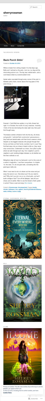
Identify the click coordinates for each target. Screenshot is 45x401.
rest (16, 189)
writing (9, 191)
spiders (20, 189)
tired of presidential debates (32, 189)
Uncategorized (22, 187)
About (12, 46)
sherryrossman (12, 12)
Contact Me (20, 46)
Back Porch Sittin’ (13, 60)
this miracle (28, 183)
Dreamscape (13, 187)
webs (5, 191)
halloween (11, 189)
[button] (16, 103)
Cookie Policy (7, 392)
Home (6, 46)
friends (5, 189)
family (35, 187)
